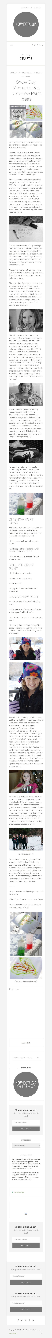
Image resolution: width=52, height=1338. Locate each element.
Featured (26, 73)
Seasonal (26, 76)
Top (40, 1333)
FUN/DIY (37, 73)
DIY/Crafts (15, 73)
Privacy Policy (13, 1333)
